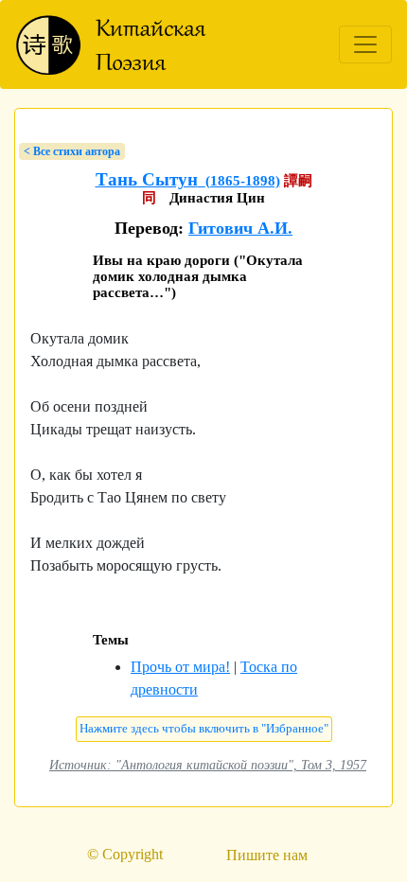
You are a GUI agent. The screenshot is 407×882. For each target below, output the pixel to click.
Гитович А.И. (240, 228)
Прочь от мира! (180, 667)
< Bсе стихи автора (72, 151)
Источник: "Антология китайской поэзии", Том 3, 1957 (207, 764)
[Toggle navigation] (365, 44)
